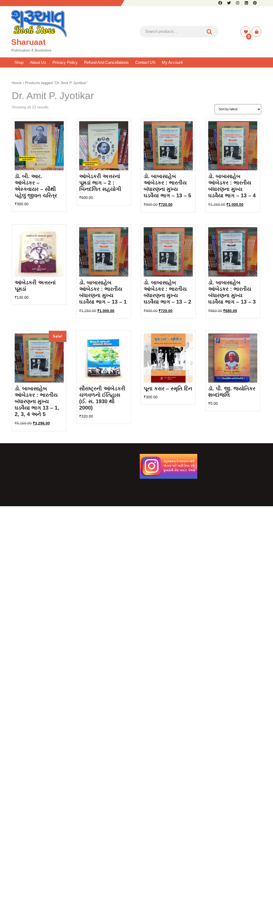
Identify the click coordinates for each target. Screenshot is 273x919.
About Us (38, 62)
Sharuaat (28, 42)
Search (209, 31)
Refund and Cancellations (106, 62)
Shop (18, 62)
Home (17, 83)
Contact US (145, 62)
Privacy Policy (65, 62)
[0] (245, 32)
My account (172, 62)
